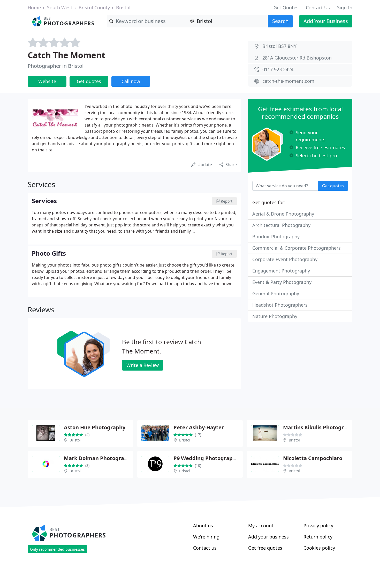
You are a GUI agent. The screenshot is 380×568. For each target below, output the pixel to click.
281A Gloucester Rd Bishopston (297, 58)
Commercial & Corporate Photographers (296, 248)
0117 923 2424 (277, 69)
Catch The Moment (66, 55)
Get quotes (89, 81)
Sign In (344, 7)
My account (260, 525)
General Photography (275, 293)
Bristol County (94, 7)
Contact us (205, 548)
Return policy (317, 537)
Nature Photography (274, 316)
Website (47, 81)
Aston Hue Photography (94, 427)
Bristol (123, 7)
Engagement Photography (281, 271)
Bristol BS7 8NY (279, 46)
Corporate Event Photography (284, 259)
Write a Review (142, 365)
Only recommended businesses (57, 549)
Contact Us (318, 7)
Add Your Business (325, 21)
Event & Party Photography (281, 282)
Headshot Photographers (280, 305)
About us (203, 525)
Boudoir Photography (276, 236)
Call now (130, 81)
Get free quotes (265, 548)
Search (280, 21)
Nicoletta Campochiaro (312, 458)
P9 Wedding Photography (206, 458)
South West (59, 7)
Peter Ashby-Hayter (198, 427)
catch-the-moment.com (288, 81)
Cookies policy (319, 548)
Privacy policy (318, 525)
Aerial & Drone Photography (283, 214)
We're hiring (206, 537)
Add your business (268, 537)
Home (34, 7)
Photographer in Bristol (55, 65)
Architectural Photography (281, 225)
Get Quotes (286, 7)
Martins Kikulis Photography (319, 427)
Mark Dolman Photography (99, 458)
